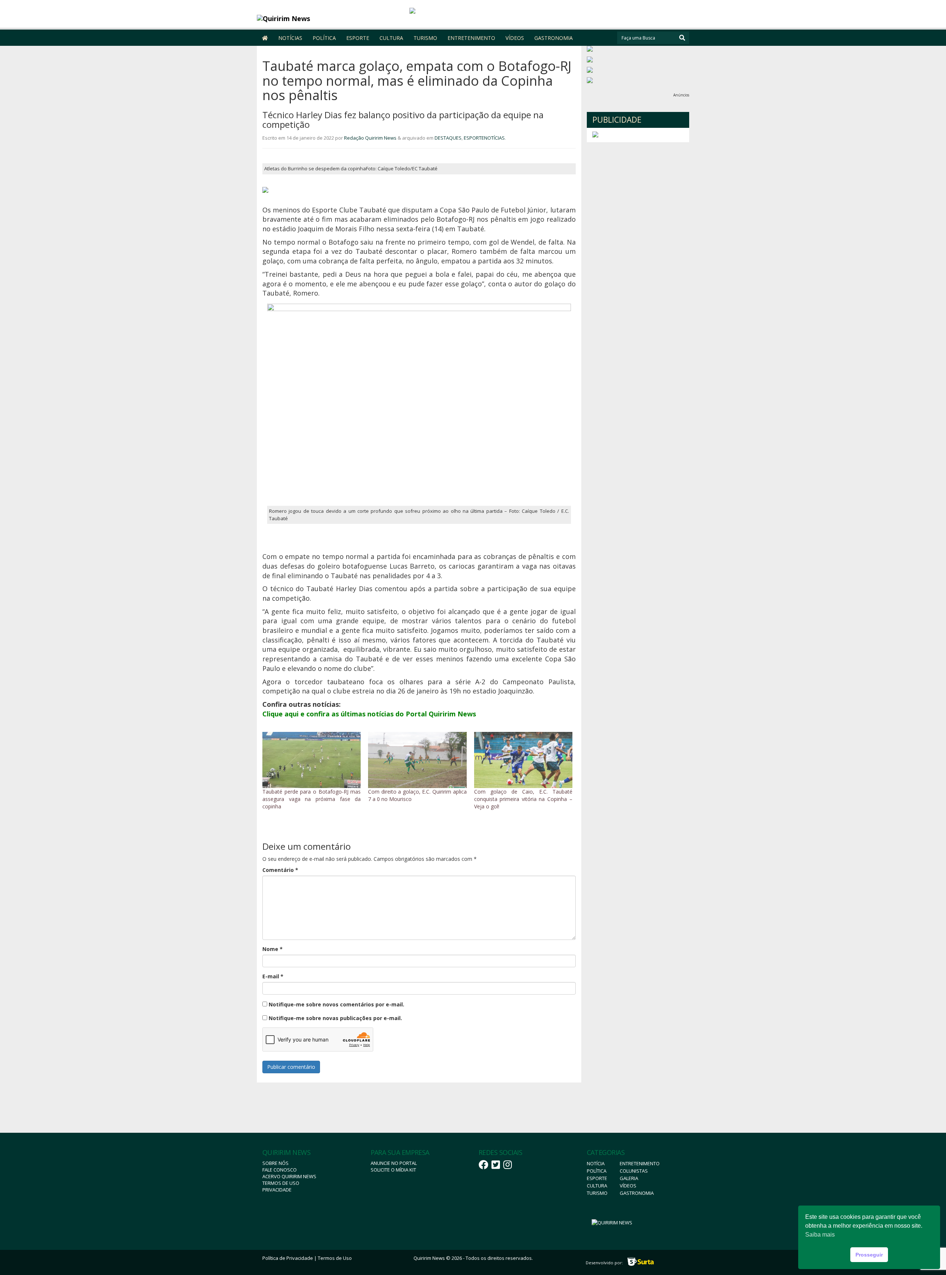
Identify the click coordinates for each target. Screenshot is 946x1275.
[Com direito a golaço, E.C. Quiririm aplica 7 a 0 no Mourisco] (417, 760)
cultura (597, 1185)
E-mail (272, 976)
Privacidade (277, 1189)
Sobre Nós (275, 1163)
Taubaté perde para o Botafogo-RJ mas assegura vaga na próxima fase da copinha (311, 799)
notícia (596, 1163)
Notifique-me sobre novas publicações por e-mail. (335, 1018)
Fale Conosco (279, 1169)
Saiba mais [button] (820, 1234)
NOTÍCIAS (290, 37)
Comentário (280, 869)
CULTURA (391, 37)
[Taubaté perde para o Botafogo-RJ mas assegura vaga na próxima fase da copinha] (311, 760)
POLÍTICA (324, 37)
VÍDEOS (515, 37)
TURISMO (425, 37)
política (596, 1170)
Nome (272, 948)
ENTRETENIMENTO (471, 37)
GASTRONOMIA (553, 37)
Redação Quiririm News (370, 137)
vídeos (628, 1185)
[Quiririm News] (311, 18)
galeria (629, 1178)
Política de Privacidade (287, 1258)
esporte (597, 1178)
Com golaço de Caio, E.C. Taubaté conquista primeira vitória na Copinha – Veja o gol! (523, 799)
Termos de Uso (280, 1183)
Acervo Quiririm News (289, 1176)
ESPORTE (357, 37)
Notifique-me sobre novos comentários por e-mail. (336, 1004)
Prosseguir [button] (869, 1255)
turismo (597, 1193)
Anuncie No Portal (394, 1163)
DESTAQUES (448, 137)
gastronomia (637, 1193)
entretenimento (640, 1163)
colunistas (634, 1170)
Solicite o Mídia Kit (393, 1169)
